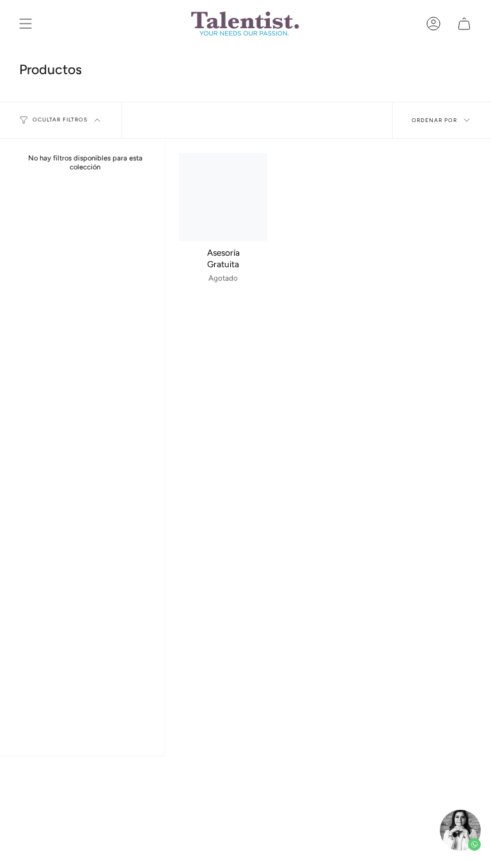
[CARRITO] (464, 23)
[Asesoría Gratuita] (223, 197)
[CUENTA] (433, 23)
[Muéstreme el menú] (25, 23)
